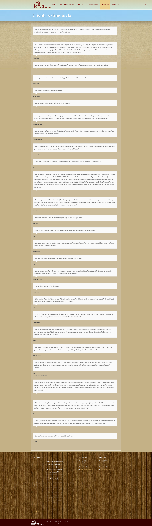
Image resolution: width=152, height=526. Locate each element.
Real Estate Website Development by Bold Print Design (58, 523)
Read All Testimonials (39, 512)
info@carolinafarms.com (87, 469)
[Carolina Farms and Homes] (37, 522)
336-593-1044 (84, 464)
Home (54, 5)
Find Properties (67, 5)
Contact (116, 5)
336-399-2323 (104, 464)
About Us (105, 5)
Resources (93, 5)
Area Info (81, 5)
